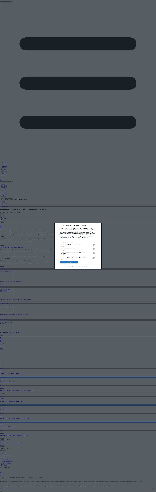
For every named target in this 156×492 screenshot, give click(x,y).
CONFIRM (69, 262)
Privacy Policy (85, 266)
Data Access (78, 266)
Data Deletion (71, 266)
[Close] (99, 225)
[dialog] (78, 246)
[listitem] (78, 242)
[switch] (93, 245)
